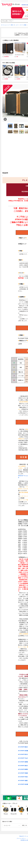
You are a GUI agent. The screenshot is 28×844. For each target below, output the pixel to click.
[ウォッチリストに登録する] (11, 51)
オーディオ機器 (23, 25)
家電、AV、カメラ (15, 25)
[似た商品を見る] (5, 119)
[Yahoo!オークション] (11, 3)
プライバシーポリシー (21, 838)
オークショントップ (5, 25)
